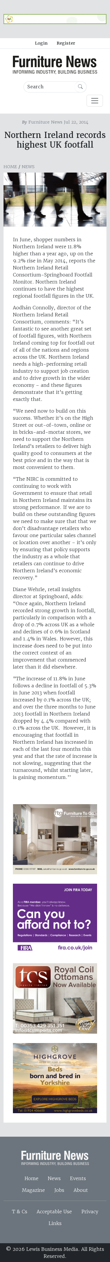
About (81, 1190)
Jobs (59, 1190)
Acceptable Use (54, 1211)
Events (78, 1178)
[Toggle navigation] (95, 101)
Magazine (33, 1190)
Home (10, 166)
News (28, 166)
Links (55, 1223)
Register (66, 43)
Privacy (89, 1211)
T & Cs (19, 1211)
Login (41, 43)
